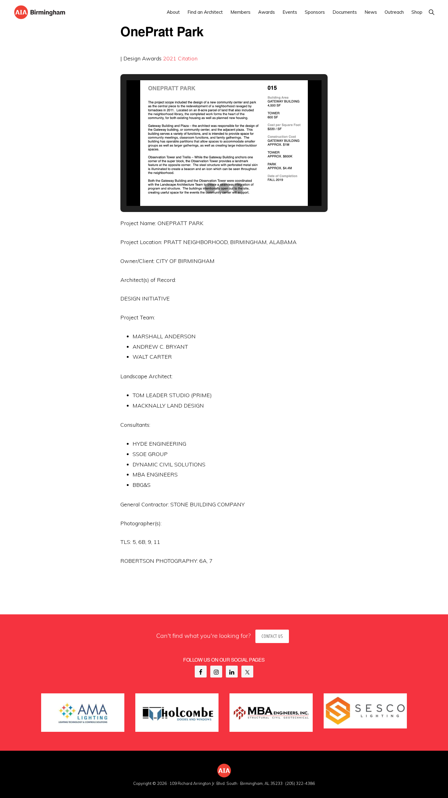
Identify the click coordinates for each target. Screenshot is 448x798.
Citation (187, 58)
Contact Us (272, 636)
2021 (169, 58)
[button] (431, 12)
